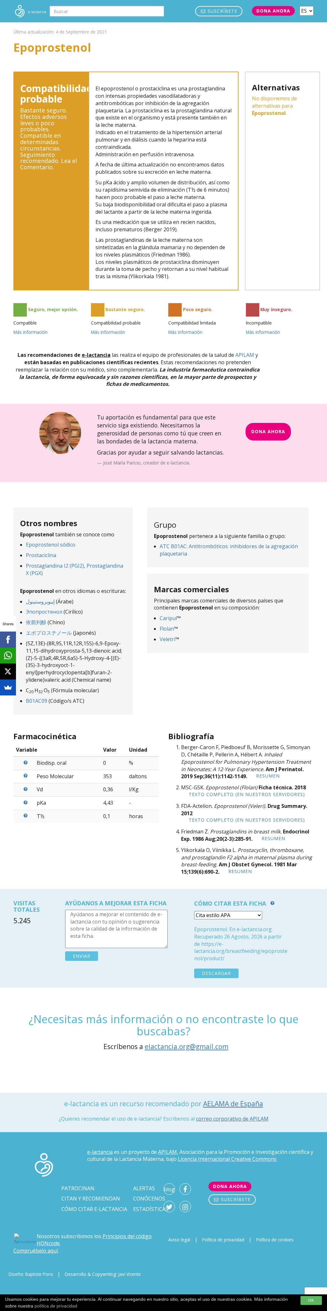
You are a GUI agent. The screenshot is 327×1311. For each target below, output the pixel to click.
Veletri (167, 639)
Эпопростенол (44, 611)
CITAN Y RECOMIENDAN (90, 1198)
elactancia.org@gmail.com (186, 1046)
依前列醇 (36, 622)
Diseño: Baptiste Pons (31, 1274)
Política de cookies (274, 1240)
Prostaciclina (41, 555)
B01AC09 (36, 700)
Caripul (168, 618)
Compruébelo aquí (35, 1250)
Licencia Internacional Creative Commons (227, 1158)
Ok (311, 1300)
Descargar (216, 973)
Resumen (268, 776)
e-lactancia (100, 1151)
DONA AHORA (268, 431)
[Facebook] (8, 640)
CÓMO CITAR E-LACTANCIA (94, 1209)
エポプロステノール (49, 632)
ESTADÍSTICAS (150, 1209)
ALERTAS (144, 1188)
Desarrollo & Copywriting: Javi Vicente (103, 1274)
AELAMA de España (233, 1103)
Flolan (167, 628)
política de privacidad (55, 1305)
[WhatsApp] (8, 655)
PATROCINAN (78, 1188)
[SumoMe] (8, 687)
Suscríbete (221, 11)
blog (169, 1189)
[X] (8, 671)
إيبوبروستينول (40, 601)
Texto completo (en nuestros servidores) (247, 794)
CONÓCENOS (149, 1198)
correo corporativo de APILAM (232, 1118)
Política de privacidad (223, 1240)
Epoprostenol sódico (50, 544)
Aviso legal (179, 1240)
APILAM (244, 354)
